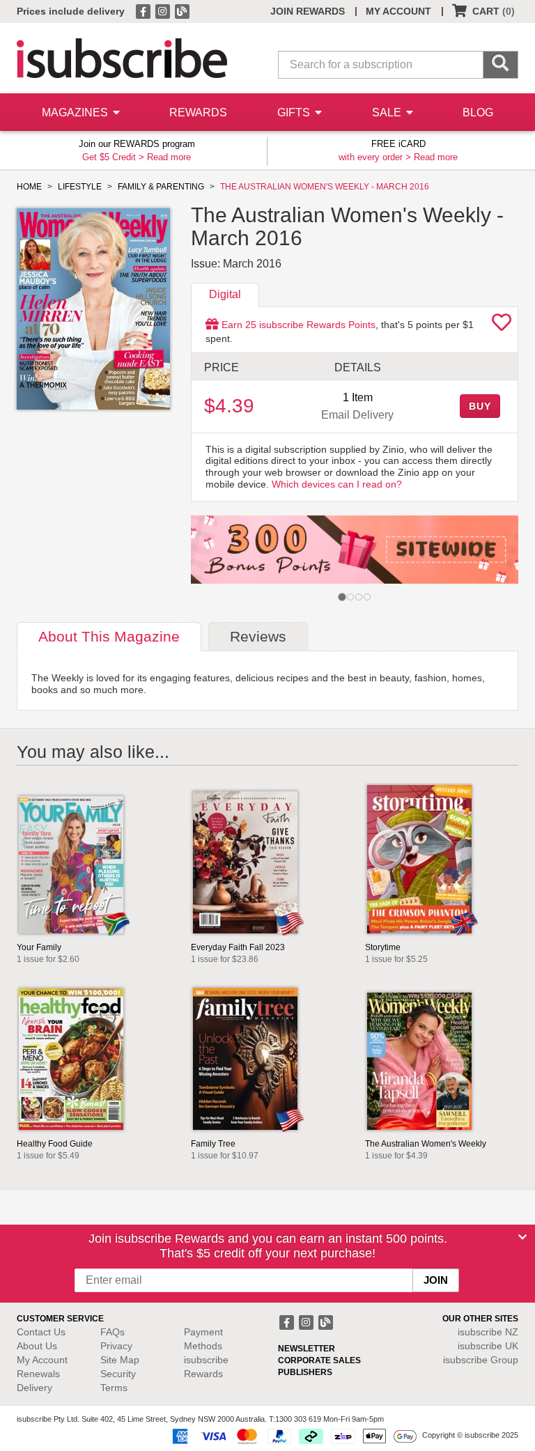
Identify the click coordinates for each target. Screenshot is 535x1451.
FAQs (112, 1331)
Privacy (116, 1345)
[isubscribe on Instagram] (163, 10)
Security (118, 1373)
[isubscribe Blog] (181, 10)
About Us (37, 1345)
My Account (42, 1359)
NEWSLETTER (306, 1348)
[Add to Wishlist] (501, 326)
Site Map (119, 1359)
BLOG (478, 112)
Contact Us (41, 1331)
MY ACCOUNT (398, 11)
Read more (169, 157)
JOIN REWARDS (307, 11)
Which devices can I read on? (337, 484)
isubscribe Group (480, 1359)
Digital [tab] (225, 294)
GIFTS (295, 112)
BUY (480, 406)
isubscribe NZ (488, 1331)
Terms (113, 1387)
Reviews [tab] (258, 636)
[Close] (522, 1237)
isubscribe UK (488, 1345)
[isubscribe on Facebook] (144, 10)
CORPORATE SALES (319, 1360)
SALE (388, 112)
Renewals (38, 1373)
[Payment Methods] (292, 1435)
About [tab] (109, 636)
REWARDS (198, 112)
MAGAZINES (76, 112)
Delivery (34, 1387)
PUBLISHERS (305, 1372)
